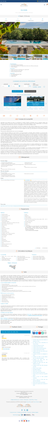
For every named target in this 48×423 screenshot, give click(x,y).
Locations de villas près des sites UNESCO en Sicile (40, 363)
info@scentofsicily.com (15, 399)
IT (2, 1)
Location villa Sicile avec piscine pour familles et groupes (40, 352)
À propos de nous (13, 412)
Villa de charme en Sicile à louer (39, 372)
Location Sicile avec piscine (38, 346)
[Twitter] (37, 333)
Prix (34, 84)
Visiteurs (27, 84)
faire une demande (20, 278)
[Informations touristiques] (24, 115)
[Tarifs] (37, 115)
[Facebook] (42, 333)
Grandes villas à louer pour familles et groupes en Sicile (40, 340)
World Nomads (15, 414)
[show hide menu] (44, 4)
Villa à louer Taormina (37, 370)
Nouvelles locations (36, 369)
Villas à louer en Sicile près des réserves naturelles (40, 380)
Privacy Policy (28, 401)
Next (46, 57)
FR (5, 1)
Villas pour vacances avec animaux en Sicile (40, 384)
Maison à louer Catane (37, 368)
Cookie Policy (31, 399)
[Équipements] (17, 115)
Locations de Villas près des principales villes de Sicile (40, 360)
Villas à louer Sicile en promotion (39, 382)
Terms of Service (36, 401)
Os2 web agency (24, 419)
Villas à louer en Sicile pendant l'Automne (40, 377)
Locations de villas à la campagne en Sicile (40, 354)
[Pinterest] (39, 333)
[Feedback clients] (44, 115)
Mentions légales (35, 412)
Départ (16, 84)
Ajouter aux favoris (17, 91)
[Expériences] (30, 115)
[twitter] (24, 410)
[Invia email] (45, 333)
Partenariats (26, 399)
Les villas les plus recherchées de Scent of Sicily (40, 343)
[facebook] (21, 410)
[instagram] (26, 410)
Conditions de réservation (22, 412)
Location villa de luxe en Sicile (38, 349)
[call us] (1, 4)
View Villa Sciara (6, 348)
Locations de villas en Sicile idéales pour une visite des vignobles (40, 357)
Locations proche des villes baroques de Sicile (40, 366)
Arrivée (6, 84)
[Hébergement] (10, 115)
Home (16, 12)
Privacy (36, 399)
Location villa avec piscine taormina (39, 348)
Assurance (29, 412)
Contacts (21, 399)
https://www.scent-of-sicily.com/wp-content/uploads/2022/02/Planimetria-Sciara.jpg (15, 206)
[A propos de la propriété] (4, 115)
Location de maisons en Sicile (23, 12)
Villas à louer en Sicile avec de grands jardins (40, 374)
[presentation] (2, 103)
